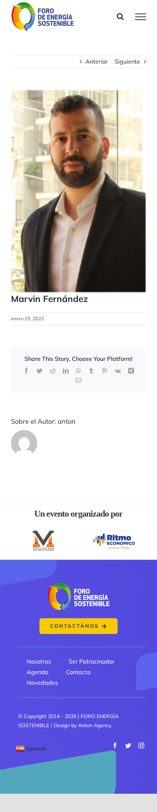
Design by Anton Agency (82, 725)
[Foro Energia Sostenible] (78, 584)
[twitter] (128, 745)
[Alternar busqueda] (120, 16)
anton (67, 421)
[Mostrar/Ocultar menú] (140, 17)
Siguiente (127, 61)
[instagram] (141, 745)
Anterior (96, 61)
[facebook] (115, 745)
